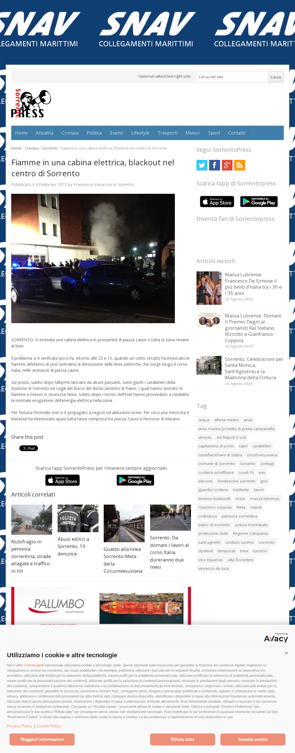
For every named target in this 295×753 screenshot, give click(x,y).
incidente (241, 489)
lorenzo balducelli (214, 498)
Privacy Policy (19, 726)
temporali (226, 550)
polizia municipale (251, 524)
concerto (248, 463)
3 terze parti (34, 665)
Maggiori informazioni (42, 739)
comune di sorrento (216, 463)
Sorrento (50, 148)
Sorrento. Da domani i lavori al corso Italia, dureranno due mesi (169, 552)
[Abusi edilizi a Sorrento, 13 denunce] (78, 518)
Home (21, 133)
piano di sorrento (214, 524)
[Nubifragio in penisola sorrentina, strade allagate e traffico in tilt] (31, 520)
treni (244, 550)
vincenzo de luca (213, 568)
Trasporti (167, 133)
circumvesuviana (262, 454)
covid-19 (246, 472)
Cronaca (70, 133)
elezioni (205, 481)
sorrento (267, 542)
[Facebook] (214, 165)
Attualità (44, 133)
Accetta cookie (253, 739)
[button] (286, 653)
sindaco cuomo (240, 542)
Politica (94, 133)
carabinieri (261, 446)
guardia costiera (213, 489)
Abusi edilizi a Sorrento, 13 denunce (73, 546)
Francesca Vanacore (92, 184)
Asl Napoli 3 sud (231, 437)
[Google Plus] (227, 165)
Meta (241, 507)
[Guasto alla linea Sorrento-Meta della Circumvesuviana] (124, 523)
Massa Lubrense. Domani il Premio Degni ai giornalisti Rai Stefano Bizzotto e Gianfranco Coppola (253, 328)
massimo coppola (215, 507)
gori (264, 481)
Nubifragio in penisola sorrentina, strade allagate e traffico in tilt (31, 556)
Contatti (236, 133)
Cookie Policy (49, 726)
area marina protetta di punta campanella (236, 428)
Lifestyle (140, 133)
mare (240, 498)
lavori (259, 489)
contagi (267, 463)
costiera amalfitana (216, 472)
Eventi (116, 133)
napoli (256, 507)
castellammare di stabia (220, 454)
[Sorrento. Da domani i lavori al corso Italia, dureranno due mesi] (170, 518)
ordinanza (207, 516)
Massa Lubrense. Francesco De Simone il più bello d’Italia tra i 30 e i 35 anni (253, 283)
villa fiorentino (241, 559)
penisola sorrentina (239, 516)
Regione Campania (250, 533)
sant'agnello (209, 542)
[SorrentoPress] (31, 103)
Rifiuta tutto (182, 739)
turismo (260, 550)
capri (243, 446)
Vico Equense (210, 559)
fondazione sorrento (237, 481)
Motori (193, 133)
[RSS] (239, 165)
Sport (214, 133)
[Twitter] (201, 165)
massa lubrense (264, 498)
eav (262, 472)
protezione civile (213, 533)
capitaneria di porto (216, 446)
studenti (205, 550)
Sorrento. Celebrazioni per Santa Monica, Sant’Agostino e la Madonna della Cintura (254, 368)
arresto (205, 437)
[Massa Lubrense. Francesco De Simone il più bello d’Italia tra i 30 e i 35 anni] (209, 303)
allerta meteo (226, 419)
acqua (203, 419)
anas (248, 419)
